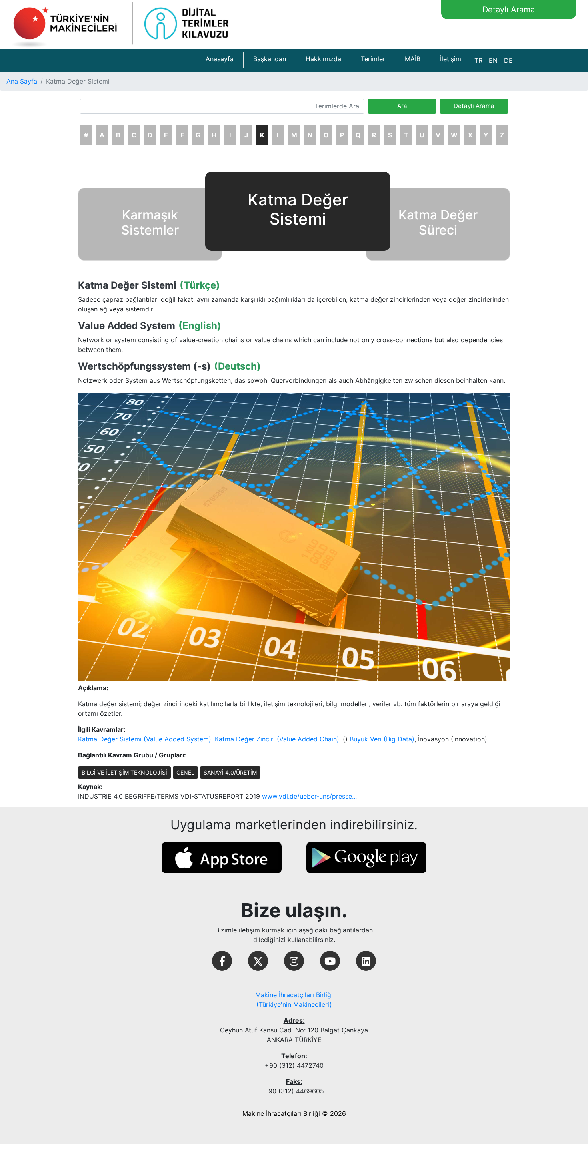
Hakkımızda (323, 59)
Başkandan (269, 59)
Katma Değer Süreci (438, 222)
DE (508, 60)
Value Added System (126, 325)
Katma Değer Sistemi (127, 285)
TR (478, 60)
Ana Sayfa (21, 81)
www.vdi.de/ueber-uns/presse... (309, 796)
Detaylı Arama (508, 9)
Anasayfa (220, 59)
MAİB (412, 59)
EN (493, 60)
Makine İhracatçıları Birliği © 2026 (294, 1113)
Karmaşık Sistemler (150, 222)
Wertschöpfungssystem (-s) (144, 366)
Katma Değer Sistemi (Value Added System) (144, 739)
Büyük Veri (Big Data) (382, 739)
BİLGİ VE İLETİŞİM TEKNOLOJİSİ (124, 772)
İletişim (450, 59)
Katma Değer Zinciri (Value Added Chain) (277, 739)
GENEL (185, 772)
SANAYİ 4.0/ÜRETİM (230, 772)
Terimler (373, 59)
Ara (402, 106)
